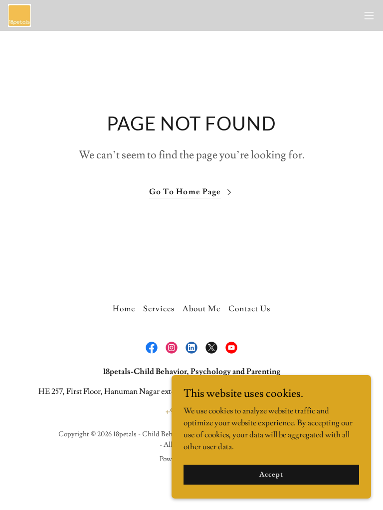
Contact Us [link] (249, 309)
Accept (271, 474)
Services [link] (159, 309)
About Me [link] (201, 309)
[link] (19, 15)
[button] (369, 15)
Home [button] (124, 309)
